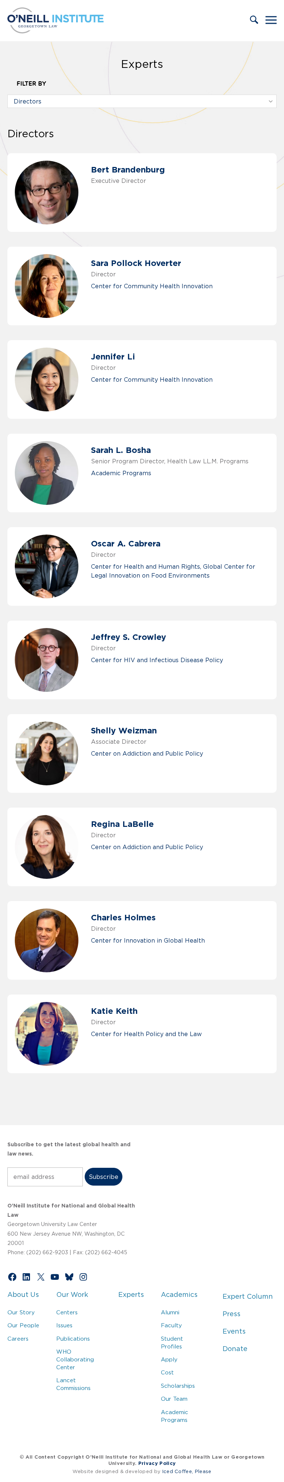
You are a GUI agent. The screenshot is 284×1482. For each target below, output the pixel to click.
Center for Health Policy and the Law (146, 1034)
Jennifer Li (113, 356)
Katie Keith (114, 1010)
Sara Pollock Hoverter (136, 262)
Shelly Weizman (124, 730)
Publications (73, 1338)
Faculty (171, 1325)
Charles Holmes (123, 917)
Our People (23, 1325)
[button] (254, 20)
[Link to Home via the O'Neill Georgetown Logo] (55, 31)
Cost (167, 1372)
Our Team (174, 1399)
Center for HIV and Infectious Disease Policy (157, 660)
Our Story (21, 1312)
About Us (23, 1294)
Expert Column (248, 1296)
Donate (235, 1349)
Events (234, 1331)
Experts (131, 1294)
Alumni (170, 1312)
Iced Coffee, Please (187, 1471)
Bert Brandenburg (128, 169)
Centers (67, 1312)
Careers (17, 1338)
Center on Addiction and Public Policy (147, 753)
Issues (64, 1325)
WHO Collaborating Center (75, 1359)
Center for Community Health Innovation (152, 286)
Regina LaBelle (122, 823)
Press (231, 1314)
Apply (169, 1359)
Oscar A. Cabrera (125, 543)
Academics (179, 1294)
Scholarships (178, 1386)
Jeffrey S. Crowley (128, 636)
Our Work (72, 1294)
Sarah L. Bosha (121, 449)
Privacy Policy (157, 1463)
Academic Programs (121, 473)
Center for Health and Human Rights (145, 566)
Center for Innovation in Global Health (148, 940)
